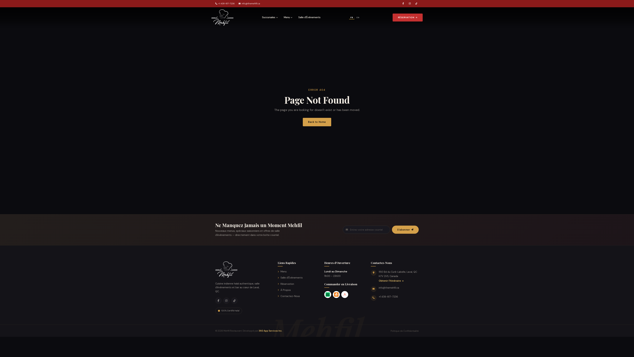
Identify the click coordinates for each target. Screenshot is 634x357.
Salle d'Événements (309, 17)
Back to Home (317, 121)
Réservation (406, 17)
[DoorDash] (344, 294)
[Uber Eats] (327, 294)
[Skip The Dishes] (336, 294)
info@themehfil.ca (251, 3)
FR (351, 17)
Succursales (268, 17)
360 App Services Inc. (270, 330)
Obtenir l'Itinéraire (390, 280)
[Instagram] (409, 3)
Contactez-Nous (290, 296)
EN (357, 17)
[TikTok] (416, 3)
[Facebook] (403, 3)
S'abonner (403, 229)
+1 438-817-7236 (226, 3)
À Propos (286, 290)
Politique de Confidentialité (405, 331)
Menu (287, 17)
